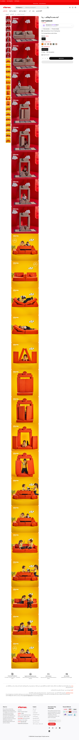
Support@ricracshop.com (23, 723)
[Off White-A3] (45, 44)
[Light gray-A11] (48, 44)
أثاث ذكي (12, 14)
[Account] (70, 7)
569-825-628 (23, 721)
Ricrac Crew (35, 3)
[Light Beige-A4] (56, 44)
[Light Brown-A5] (51, 44)
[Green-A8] (53, 44)
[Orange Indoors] (42, 44)
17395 (22, 713)
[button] (57, 62)
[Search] (47, 7)
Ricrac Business (42, 3)
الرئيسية (7, 14)
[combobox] (32, 7)
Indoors (43, 38)
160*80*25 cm (45, 49)
